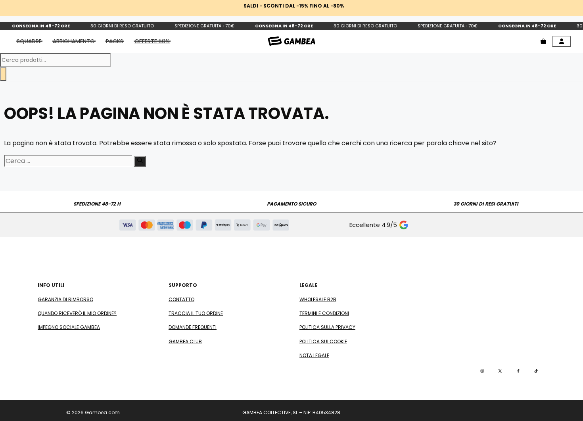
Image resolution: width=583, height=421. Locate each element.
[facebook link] (518, 371)
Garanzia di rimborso (65, 299)
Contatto (181, 299)
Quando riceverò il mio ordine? (77, 313)
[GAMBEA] (291, 41)
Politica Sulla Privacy (327, 327)
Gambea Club (185, 341)
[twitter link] (500, 371)
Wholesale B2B (317, 299)
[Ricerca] (3, 74)
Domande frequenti (193, 327)
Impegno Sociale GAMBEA (69, 327)
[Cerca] (140, 161)
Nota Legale (314, 355)
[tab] (152, 41)
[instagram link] (482, 371)
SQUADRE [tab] (29, 41)
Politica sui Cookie (323, 341)
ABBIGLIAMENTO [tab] (74, 41)
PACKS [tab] (114, 41)
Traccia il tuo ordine (196, 313)
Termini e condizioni (324, 313)
